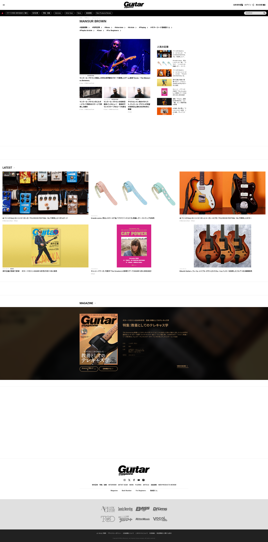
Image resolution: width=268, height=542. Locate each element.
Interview (58, 13)
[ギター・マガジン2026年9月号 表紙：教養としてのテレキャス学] (99, 363)
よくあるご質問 (101, 533)
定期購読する (108, 368)
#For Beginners (114, 30)
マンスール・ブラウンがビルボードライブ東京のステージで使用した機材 (91, 104)
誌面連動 (89, 13)
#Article (132, 27)
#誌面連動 (85, 27)
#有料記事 (97, 27)
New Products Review (103, 13)
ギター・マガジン (85, 18)
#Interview (120, 27)
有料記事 (35, 13)
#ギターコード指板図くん (161, 27)
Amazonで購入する (89, 368)
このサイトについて (142, 533)
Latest (9, 167)
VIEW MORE (182, 366)
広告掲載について (128, 533)
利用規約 (152, 533)
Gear (88, 99)
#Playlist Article (87, 30)
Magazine (88, 303)
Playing (138, 485)
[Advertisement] (134, 408)
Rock (16, 221)
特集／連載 (46, 13)
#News (108, 27)
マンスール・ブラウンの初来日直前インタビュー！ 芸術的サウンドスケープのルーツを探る (115, 104)
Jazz (82, 83)
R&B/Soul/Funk (90, 83)
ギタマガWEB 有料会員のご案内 (17, 13)
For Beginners (141, 490)
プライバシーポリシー (114, 533)
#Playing (144, 27)
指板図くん (153, 490)
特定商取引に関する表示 (164, 533)
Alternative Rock (8, 221)
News (79, 13)
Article (146, 485)
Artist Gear (69, 13)
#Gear (101, 30)
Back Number (127, 490)
